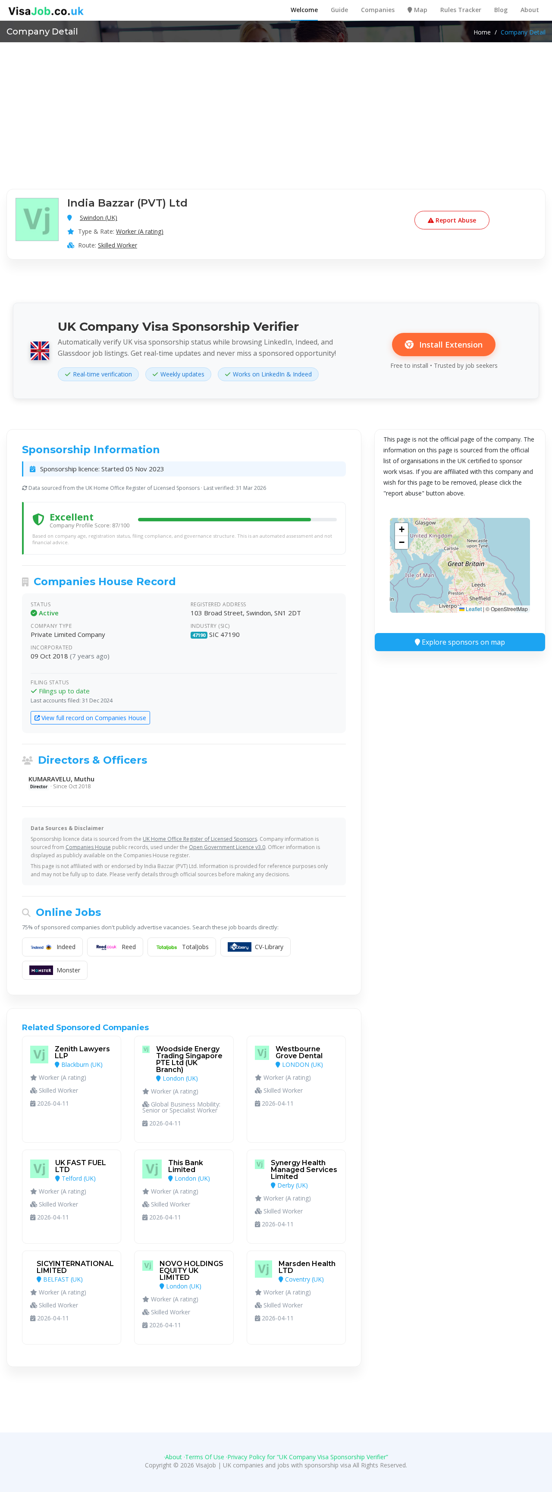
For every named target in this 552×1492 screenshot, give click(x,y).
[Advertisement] (276, 107)
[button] (401, 529)
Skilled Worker (117, 245)
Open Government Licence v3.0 (227, 847)
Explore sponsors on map (462, 642)
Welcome (304, 10)
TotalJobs (195, 947)
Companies (378, 10)
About (530, 10)
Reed (129, 947)
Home (482, 32)
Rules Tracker (460, 10)
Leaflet (473, 608)
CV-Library (269, 947)
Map (419, 10)
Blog (501, 10)
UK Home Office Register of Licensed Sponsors (200, 839)
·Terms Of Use (204, 1457)
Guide (339, 10)
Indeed (65, 947)
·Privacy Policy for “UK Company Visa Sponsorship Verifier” (307, 1457)
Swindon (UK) (98, 217)
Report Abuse (455, 220)
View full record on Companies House (93, 718)
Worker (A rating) (139, 231)
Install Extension (450, 344)
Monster (68, 970)
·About (173, 1457)
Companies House (88, 847)
